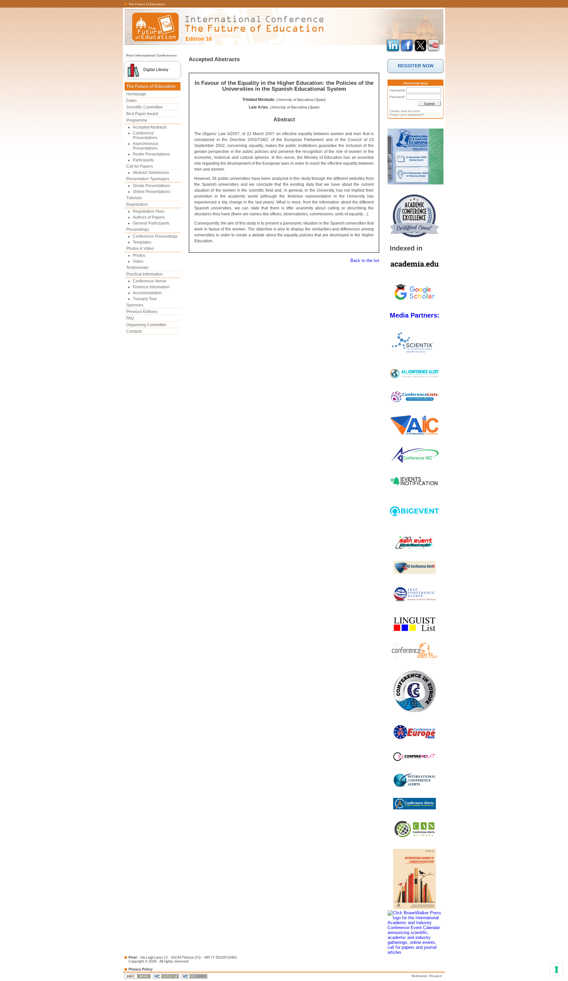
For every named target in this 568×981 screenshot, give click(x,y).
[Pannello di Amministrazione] (138, 976)
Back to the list (364, 260)
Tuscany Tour (145, 299)
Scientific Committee (144, 107)
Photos (139, 255)
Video (138, 261)
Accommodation (147, 293)
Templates (142, 242)
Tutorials (134, 198)
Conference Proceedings (155, 236)
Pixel (133, 957)
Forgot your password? (407, 114)
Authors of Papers (149, 217)
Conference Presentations (145, 135)
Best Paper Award (142, 113)
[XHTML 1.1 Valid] (166, 976)
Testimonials (137, 267)
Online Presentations (151, 191)
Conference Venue (149, 281)
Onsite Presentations (151, 185)
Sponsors (134, 305)
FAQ (130, 318)
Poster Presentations (151, 154)
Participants (143, 160)
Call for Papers (139, 166)
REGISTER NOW (416, 65)
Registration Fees (148, 211)
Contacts (134, 331)
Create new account (405, 111)
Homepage (136, 94)
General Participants (151, 223)
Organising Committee (146, 325)
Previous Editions (141, 311)
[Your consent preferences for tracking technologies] (556, 969)
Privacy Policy (141, 969)
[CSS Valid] (194, 976)
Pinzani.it (435, 976)
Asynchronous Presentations (145, 146)
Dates (131, 100)
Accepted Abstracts (150, 127)
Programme (136, 120)
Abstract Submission (151, 172)
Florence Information (151, 287)
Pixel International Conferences (151, 55)
